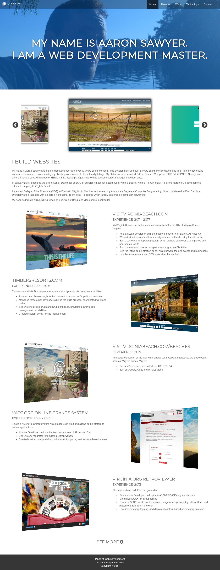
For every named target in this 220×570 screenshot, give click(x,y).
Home (153, 4)
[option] (110, 125)
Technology (192, 4)
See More (108, 541)
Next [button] (204, 125)
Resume (165, 4)
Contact (208, 4)
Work (178, 4)
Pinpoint (14, 4)
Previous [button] (15, 125)
